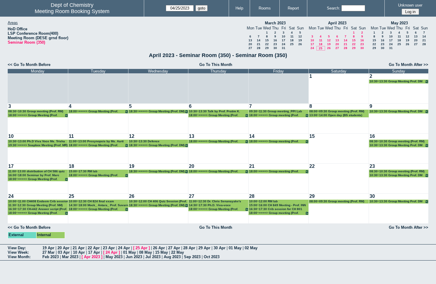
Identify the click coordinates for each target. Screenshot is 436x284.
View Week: (18, 252)
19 (300, 40)
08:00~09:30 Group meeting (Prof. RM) (336, 111)
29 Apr (204, 248)
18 (292, 40)
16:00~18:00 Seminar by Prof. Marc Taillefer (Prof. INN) (33, 175)
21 (258, 44)
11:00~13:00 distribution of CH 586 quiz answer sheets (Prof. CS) (36, 171)
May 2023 (399, 23)
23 (275, 44)
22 (267, 44)
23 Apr (109, 248)
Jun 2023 (134, 257)
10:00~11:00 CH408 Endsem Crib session (38, 201)
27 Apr (174, 248)
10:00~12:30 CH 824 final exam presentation (91, 201)
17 (283, 40)
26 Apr (159, 248)
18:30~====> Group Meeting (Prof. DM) (156, 111)
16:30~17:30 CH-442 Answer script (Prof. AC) (37, 209)
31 (283, 48)
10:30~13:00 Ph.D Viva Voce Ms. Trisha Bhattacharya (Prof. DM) (36, 141)
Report (293, 8)
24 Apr (124, 248)
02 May (251, 248)
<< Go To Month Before (29, 64)
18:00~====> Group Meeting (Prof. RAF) (93, 111)
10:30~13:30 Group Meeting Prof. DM (396, 81)
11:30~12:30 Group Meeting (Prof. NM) (35, 205)
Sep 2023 (192, 257)
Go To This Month (215, 64)
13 (250, 40)
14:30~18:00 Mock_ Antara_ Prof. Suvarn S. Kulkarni (98, 205)
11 (292, 36)
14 (258, 40)
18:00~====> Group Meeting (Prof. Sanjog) (33, 115)
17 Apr (94, 252)
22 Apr (94, 248)
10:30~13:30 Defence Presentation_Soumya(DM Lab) (151, 141)
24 (283, 44)
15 (267, 40)
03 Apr (64, 252)
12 (300, 36)
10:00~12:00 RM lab (263, 201)
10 (283, 36)
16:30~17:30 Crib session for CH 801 (275, 209)
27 (250, 48)
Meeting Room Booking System (72, 11)
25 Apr (141, 248)
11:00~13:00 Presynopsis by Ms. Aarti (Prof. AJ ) (96, 141)
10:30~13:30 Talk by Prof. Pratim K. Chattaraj (214, 111)
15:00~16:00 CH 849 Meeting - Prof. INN (277, 205)
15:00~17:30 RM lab (83, 171)
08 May (145, 252)
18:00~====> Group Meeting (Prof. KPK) (213, 115)
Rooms (265, 8)
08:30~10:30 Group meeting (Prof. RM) (35, 111)
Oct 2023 (211, 257)
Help (239, 8)
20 (250, 44)
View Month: (19, 257)
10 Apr (79, 252)
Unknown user (410, 5)
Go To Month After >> (408, 64)
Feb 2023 (50, 257)
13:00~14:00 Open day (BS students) (335, 115)
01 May (235, 248)
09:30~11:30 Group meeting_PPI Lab (275, 111)
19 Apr (48, 248)
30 (275, 48)
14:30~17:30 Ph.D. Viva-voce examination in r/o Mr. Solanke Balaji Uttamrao (215, 205)
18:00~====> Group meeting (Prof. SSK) (274, 115)
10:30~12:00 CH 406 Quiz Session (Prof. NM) (158, 201)
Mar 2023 (70, 257)
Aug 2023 (172, 257)
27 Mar (48, 252)
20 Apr (63, 248)
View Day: (17, 248)
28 (258, 48)
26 (300, 44)
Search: (333, 8)
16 (275, 40)
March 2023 (275, 23)
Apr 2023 (92, 257)
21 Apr (79, 248)
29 (267, 48)
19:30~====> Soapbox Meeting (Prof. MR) (38, 145)
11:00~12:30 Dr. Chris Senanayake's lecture (215, 201)
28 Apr (189, 248)
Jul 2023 (152, 257)
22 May (177, 252)
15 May (161, 252)
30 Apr (219, 248)
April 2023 (337, 23)
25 (292, 44)
